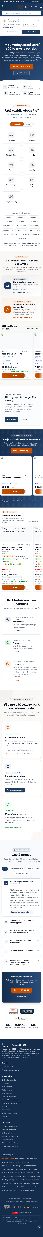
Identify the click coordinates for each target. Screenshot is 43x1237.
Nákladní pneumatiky (9, 1080)
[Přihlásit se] (31, 7)
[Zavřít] (38, 20)
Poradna (5, 1106)
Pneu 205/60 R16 (33, 1173)
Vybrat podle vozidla (20, 66)
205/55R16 (9, 217)
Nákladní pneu (7, 1162)
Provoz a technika (21, 873)
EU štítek (5, 566)
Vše (4, 869)
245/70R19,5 (35, 230)
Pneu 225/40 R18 (7, 1176)
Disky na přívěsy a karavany (26, 1166)
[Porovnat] (27, 375)
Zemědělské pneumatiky (10, 1100)
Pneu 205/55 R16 (7, 1169)
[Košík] (36, 7)
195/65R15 (21, 217)
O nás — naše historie (9, 1113)
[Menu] (41, 7)
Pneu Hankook (33, 1180)
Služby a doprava (33, 869)
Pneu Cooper (6, 1183)
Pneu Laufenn (17, 1183)
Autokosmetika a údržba (10, 1096)
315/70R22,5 (21, 226)
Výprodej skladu (8, 1159)
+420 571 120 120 (16, 790)
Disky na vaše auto (8, 1166)
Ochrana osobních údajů (10, 1136)
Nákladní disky (7, 1087)
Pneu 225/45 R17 (33, 1169)
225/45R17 (33, 217)
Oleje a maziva (7, 1093)
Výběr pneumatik (16, 869)
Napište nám (21, 996)
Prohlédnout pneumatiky (20, 912)
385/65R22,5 (35, 226)
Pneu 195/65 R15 (20, 1169)
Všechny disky (32, 328)
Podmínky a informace (9, 1126)
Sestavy (25, 419)
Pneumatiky (16, 124)
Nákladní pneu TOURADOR (30, 1187)
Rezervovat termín (12, 827)
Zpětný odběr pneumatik (10, 1146)
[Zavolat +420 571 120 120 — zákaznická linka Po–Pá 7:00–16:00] (25, 7)
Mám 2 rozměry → (32, 245)
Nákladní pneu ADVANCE (32, 1183)
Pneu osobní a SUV (22, 1159)
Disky (28, 124)
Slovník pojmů (6, 1110)
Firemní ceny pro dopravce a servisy (12, 577)
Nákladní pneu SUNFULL (10, 1190)
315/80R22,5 (8, 226)
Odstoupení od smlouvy (10, 1143)
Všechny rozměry (8, 1180)
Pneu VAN (33, 1159)
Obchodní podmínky (9, 1130)
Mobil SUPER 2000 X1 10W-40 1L (14, 477)
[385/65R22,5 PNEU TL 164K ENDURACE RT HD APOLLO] (16, 534)
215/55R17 (10, 221)
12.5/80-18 (25, 234)
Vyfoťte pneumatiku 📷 (22, 243)
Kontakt (4, 1116)
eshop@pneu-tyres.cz (12, 1070)
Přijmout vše (32, 32)
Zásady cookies (8, 27)
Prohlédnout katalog (20, 450)
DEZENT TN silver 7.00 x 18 (12, 354)
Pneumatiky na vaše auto (21, 1162)
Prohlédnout (11, 419)
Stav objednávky (36, 1)
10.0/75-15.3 (21, 239)
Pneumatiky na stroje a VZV (11, 1103)
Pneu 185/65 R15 (20, 1173)
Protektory (5, 1083)
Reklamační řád (7, 1133)
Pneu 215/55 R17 (7, 1173)
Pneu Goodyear (21, 1180)
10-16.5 (14, 234)
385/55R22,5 (8, 230)
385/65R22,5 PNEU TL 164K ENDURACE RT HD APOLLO (12, 548)
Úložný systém (7, 1090)
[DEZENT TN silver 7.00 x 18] (16, 340)
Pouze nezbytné (12, 32)
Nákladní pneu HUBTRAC (10, 1187)
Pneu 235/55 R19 (34, 1176)
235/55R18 (22, 221)
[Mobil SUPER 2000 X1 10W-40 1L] (16, 464)
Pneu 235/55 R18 (21, 1176)
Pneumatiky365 (19, 1045)
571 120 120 (23, 73)
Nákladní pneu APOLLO (28, 1190)
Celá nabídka (33, 522)
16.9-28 (36, 234)
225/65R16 (34, 221)
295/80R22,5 (21, 230)
